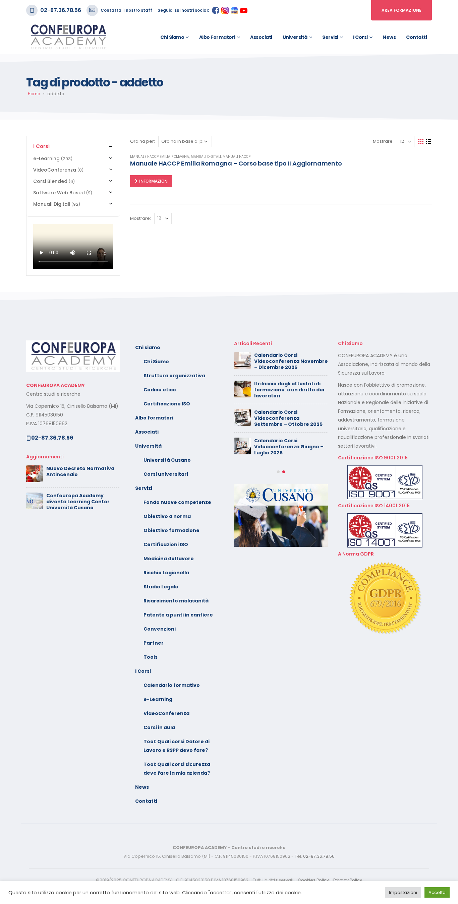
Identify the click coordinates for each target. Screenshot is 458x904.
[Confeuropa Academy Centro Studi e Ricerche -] (68, 37)
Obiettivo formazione (171, 530)
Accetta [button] (437, 892)
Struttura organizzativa (174, 375)
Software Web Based (59, 192)
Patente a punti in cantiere (178, 614)
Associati (261, 37)
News (389, 37)
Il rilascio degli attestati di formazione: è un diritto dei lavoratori (289, 389)
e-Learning (46, 158)
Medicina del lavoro (169, 558)
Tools (151, 657)
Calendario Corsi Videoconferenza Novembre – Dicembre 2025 (291, 361)
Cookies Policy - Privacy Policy (330, 880)
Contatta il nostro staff (126, 10)
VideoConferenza (54, 170)
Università (295, 37)
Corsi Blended (50, 181)
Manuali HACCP (236, 156)
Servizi (330, 37)
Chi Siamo (156, 361)
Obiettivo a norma (167, 516)
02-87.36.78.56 (60, 10)
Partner (154, 643)
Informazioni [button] (154, 181)
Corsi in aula (159, 727)
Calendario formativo (172, 685)
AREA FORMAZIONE (401, 10)
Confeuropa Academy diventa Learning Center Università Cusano (78, 501)
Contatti (416, 37)
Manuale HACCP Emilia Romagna (159, 156)
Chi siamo (172, 37)
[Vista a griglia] (421, 141)
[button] (278, 472)
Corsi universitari (166, 474)
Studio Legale (161, 586)
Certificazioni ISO (166, 544)
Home (34, 93)
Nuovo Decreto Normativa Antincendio (80, 471)
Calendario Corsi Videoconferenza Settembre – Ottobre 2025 (288, 418)
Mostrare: (383, 141)
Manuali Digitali (206, 156)
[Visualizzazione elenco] (428, 141)
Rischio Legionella (166, 572)
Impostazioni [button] (403, 892)
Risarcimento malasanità (176, 600)
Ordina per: (142, 141)
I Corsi (360, 37)
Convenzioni (160, 629)
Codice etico (160, 389)
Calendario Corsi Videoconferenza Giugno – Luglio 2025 (289, 446)
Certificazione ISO (167, 403)
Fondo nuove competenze (177, 502)
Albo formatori (217, 37)
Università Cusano (167, 460)
